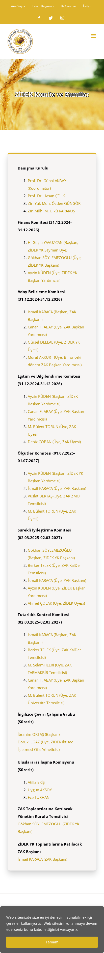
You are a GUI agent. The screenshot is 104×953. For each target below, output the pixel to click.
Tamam (52, 942)
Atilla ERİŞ (36, 782)
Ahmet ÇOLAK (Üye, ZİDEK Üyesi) (56, 603)
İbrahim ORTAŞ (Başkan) (39, 734)
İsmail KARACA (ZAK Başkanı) (42, 859)
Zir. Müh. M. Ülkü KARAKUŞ (51, 210)
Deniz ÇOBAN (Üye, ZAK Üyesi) (54, 441)
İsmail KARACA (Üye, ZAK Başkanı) (57, 488)
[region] (52, 929)
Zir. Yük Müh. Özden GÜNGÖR (54, 203)
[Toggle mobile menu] (93, 36)
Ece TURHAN (38, 797)
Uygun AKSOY (40, 789)
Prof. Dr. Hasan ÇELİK (46, 195)
